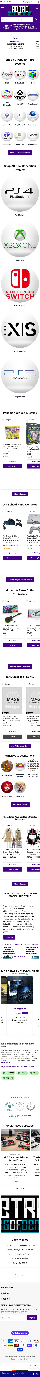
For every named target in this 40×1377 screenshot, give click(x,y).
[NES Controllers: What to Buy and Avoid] (15, 1140)
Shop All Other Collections (20, 153)
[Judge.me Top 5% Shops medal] (20, 1106)
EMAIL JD (9, 937)
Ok (30, 1374)
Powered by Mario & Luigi (20, 1359)
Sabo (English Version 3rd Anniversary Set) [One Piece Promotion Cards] (11, 719)
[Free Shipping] (15, 42)
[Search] (36, 19)
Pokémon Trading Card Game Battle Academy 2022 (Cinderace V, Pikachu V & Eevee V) (12, 447)
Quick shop (12, 461)
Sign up (32, 1318)
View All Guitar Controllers (20, 666)
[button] (18, 1039)
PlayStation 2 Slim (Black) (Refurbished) (11, 537)
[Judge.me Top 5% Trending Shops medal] (30, 1106)
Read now (15, 1182)
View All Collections (20, 804)
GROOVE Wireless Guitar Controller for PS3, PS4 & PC (11, 628)
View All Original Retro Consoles (20, 580)
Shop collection (20, 494)
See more (19, 1188)
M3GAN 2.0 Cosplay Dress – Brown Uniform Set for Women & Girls (12, 852)
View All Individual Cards (20, 746)
